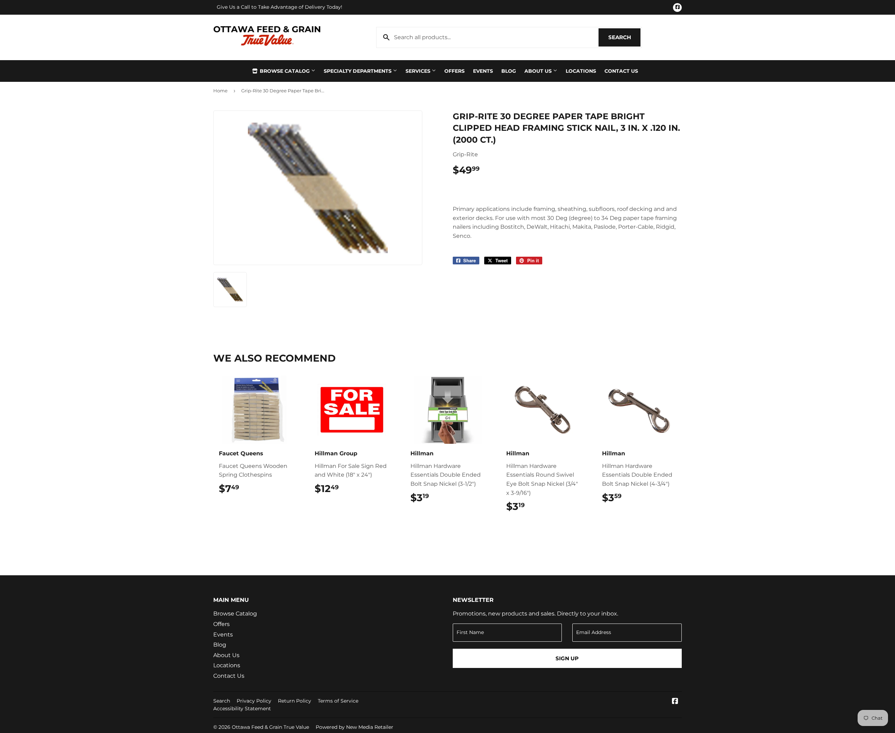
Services (419, 71)
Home (220, 90)
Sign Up (567, 658)
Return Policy (294, 701)
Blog (508, 71)
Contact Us (621, 71)
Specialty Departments (358, 71)
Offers (454, 71)
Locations (581, 71)
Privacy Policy (254, 701)
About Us (538, 71)
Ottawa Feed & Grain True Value (270, 727)
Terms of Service (338, 701)
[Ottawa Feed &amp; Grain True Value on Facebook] (675, 701)
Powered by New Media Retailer (354, 727)
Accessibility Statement (242, 708)
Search (624, 37)
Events (483, 71)
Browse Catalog (284, 71)
